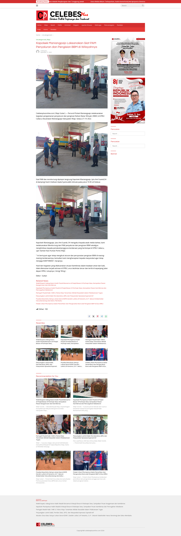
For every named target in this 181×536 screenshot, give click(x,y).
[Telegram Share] (101, 316)
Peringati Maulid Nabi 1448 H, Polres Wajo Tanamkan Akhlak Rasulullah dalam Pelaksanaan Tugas (69, 293)
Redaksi (120, 25)
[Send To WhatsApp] (106, 316)
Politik (60, 25)
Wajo (46, 25)
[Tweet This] (93, 316)
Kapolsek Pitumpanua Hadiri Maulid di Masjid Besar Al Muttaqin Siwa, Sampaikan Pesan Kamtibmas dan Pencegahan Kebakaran (71, 289)
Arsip (39, 29)
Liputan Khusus (87, 25)
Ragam (76, 25)
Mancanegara (109, 25)
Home (39, 25)
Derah (53, 25)
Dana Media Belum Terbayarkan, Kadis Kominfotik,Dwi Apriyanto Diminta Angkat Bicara (89, 2)
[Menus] (37, 5)
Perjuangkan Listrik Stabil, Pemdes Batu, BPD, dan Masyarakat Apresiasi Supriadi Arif (64, 296)
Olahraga (98, 25)
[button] (143, 5)
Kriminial (67, 25)
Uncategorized (41, 39)
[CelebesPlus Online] (63, 15)
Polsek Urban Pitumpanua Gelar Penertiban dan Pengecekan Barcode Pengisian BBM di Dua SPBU (69, 304)
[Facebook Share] (89, 316)
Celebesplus (43, 51)
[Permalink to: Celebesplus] (37, 51)
